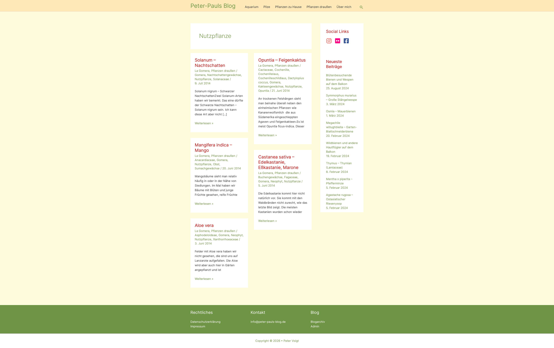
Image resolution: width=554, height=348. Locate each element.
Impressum (197, 326)
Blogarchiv (318, 321)
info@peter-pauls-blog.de (268, 321)
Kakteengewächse (270, 86)
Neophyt (276, 181)
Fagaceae (290, 177)
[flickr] (338, 41)
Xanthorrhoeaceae (225, 239)
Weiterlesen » (204, 123)
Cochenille (282, 70)
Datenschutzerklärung (205, 321)
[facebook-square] (347, 41)
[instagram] (330, 41)
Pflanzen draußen (223, 71)
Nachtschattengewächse (224, 75)
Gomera (200, 75)
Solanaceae (221, 79)
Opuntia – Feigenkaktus (282, 60)
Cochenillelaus (268, 74)
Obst (216, 164)
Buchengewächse (270, 177)
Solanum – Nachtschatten (210, 62)
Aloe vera (204, 225)
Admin (315, 326)
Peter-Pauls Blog (212, 5)
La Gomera (202, 71)
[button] (361, 7)
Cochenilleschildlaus (272, 78)
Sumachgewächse (207, 168)
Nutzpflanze (203, 79)
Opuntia (263, 90)
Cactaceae (265, 70)
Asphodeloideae (206, 235)
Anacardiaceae (205, 160)
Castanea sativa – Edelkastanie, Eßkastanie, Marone (278, 162)
